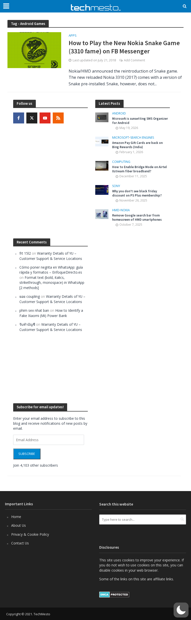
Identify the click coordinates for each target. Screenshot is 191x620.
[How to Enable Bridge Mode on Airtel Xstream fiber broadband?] (101, 165)
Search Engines (142, 138)
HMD (115, 210)
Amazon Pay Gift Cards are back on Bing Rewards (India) (137, 145)
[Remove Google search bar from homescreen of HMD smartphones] (101, 213)
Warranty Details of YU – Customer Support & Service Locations (50, 256)
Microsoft (120, 138)
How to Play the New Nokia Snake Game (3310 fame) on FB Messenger (124, 47)
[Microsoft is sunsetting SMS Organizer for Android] (101, 116)
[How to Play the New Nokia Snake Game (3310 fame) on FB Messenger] (34, 49)
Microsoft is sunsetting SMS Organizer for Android (140, 120)
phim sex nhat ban (34, 310)
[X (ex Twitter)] (31, 117)
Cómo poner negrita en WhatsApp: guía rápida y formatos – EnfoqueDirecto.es (51, 270)
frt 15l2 (25, 253)
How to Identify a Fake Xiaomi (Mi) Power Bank (51, 313)
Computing (121, 162)
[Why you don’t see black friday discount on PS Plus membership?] (101, 189)
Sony (116, 186)
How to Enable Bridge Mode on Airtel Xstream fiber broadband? (139, 169)
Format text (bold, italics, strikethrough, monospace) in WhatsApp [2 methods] (51, 282)
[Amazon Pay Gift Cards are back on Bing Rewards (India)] (101, 141)
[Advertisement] (132, 315)
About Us (18, 525)
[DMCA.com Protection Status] (114, 594)
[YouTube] (45, 117)
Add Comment (134, 60)
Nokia (125, 210)
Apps (73, 36)
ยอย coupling (29, 296)
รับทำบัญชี (27, 324)
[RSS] (58, 117)
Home (16, 516)
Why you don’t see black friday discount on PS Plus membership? (137, 193)
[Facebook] (18, 117)
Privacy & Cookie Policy (30, 534)
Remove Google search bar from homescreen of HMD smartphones (137, 217)
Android (119, 113)
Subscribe (26, 453)
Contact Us (20, 543)
